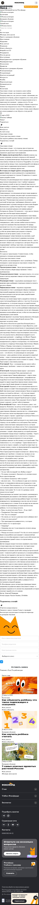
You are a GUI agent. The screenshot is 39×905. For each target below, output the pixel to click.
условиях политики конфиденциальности (24, 663)
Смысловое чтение (6, 134)
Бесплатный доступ (31, 7)
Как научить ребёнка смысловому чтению (14, 138)
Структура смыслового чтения (10, 136)
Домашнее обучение (8, 732)
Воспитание (6, 698)
